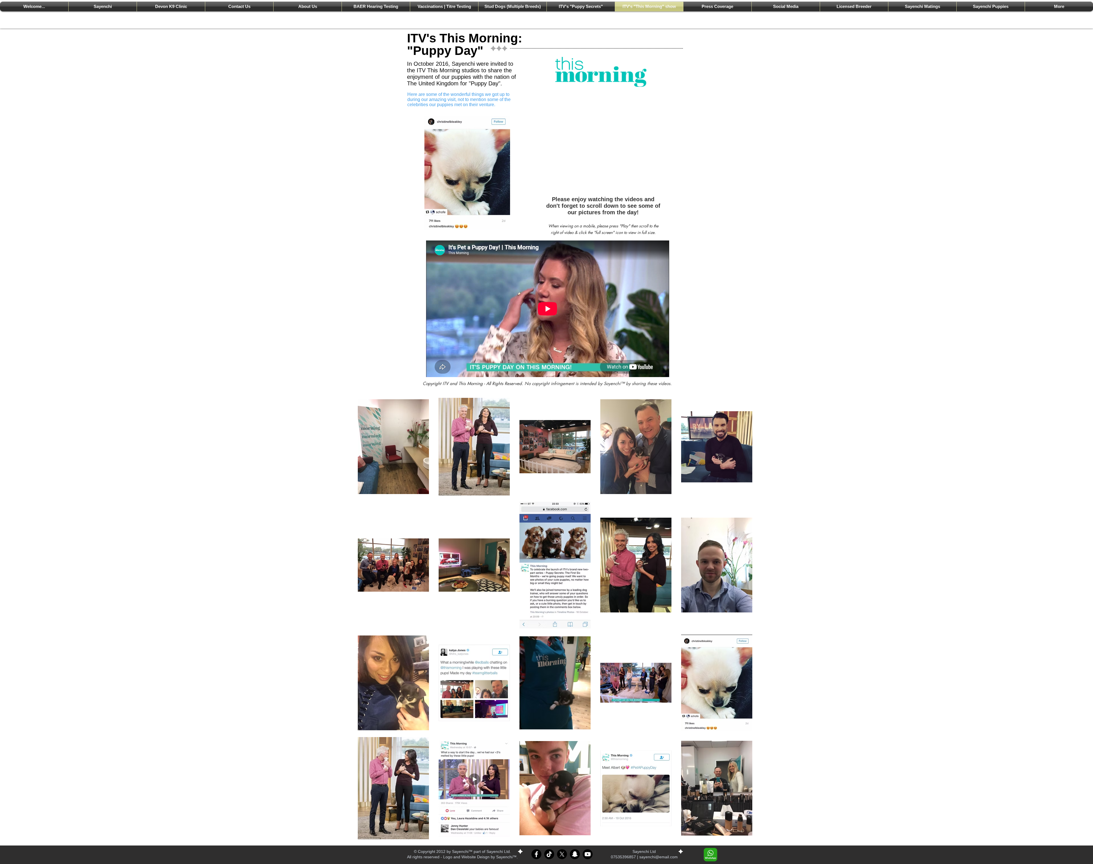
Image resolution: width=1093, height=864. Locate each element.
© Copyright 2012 (429, 851)
